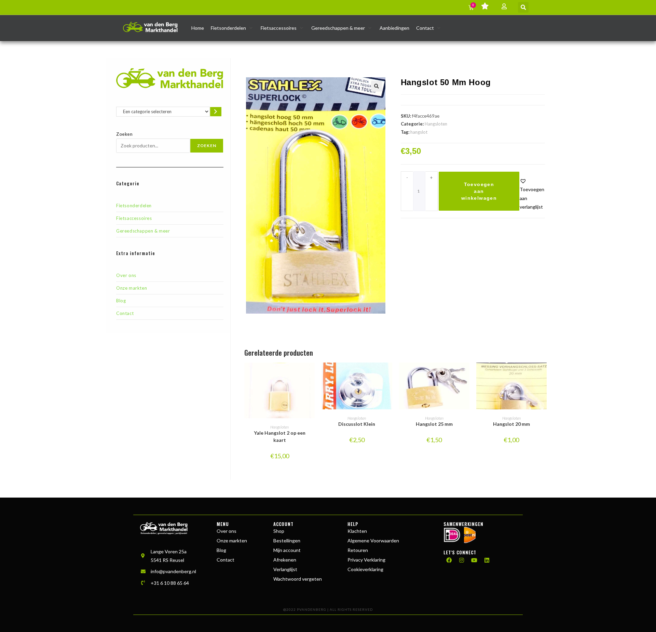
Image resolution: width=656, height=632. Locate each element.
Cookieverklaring (365, 569)
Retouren (357, 550)
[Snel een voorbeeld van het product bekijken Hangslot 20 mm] (543, 374)
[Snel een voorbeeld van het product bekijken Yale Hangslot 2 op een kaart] (311, 374)
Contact (125, 313)
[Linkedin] (486, 560)
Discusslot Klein (356, 424)
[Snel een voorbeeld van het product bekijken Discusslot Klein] (389, 374)
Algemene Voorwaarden (373, 540)
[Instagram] (461, 560)
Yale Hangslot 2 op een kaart (279, 436)
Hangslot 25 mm (434, 424)
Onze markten (131, 288)
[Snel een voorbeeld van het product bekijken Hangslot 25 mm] (466, 374)
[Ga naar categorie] (216, 112)
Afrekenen (284, 560)
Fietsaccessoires (134, 218)
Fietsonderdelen (134, 205)
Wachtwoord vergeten (297, 579)
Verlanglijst (285, 569)
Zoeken (124, 134)
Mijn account (287, 550)
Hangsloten (436, 124)
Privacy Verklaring (366, 560)
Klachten (357, 531)
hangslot (418, 132)
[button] (523, 7)
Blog (121, 300)
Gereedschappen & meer (143, 231)
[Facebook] (448, 560)
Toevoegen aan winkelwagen (479, 191)
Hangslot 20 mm (511, 424)
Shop (278, 531)
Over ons (126, 275)
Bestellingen (286, 540)
